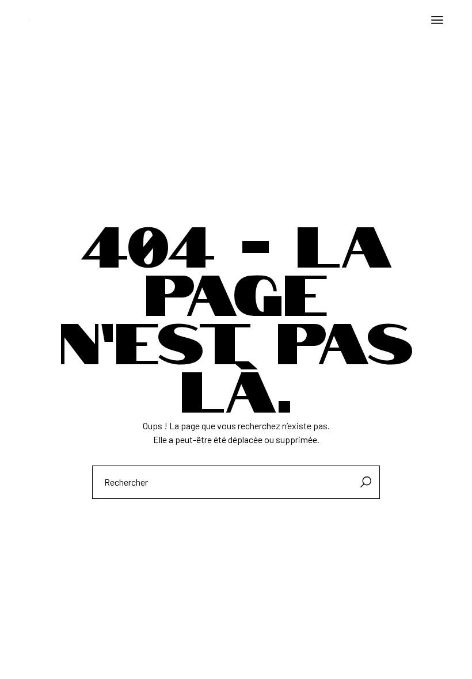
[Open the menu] (437, 20)
